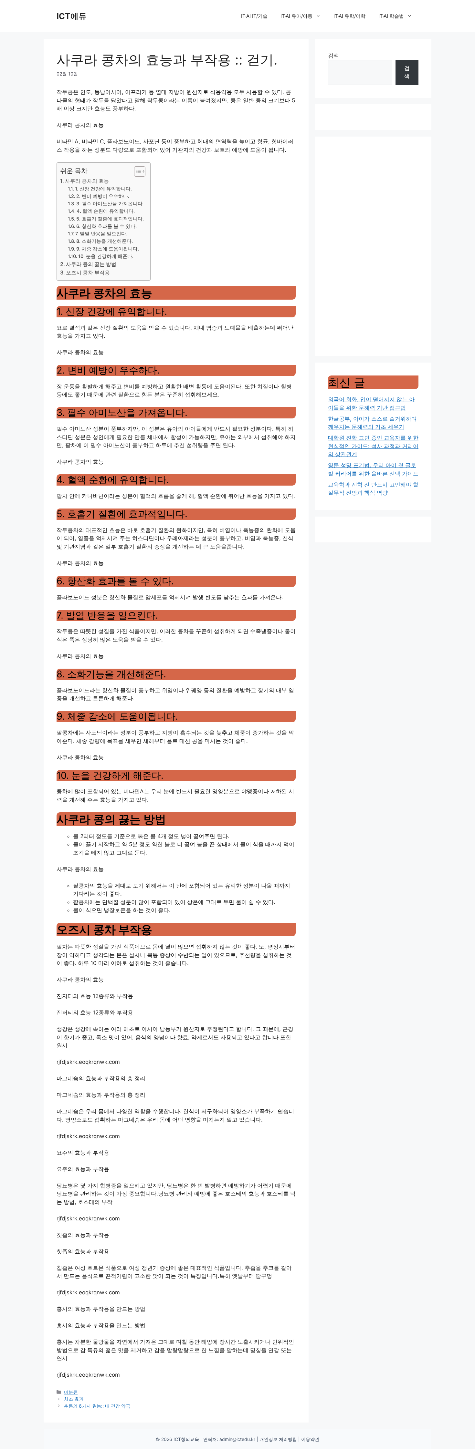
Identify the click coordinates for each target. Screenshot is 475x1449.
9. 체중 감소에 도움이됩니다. (107, 249)
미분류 (71, 1392)
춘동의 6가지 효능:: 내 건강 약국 (97, 1406)
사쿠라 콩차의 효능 (87, 181)
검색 (333, 55)
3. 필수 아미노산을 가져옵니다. (110, 204)
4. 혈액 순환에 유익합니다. (106, 211)
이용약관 (310, 1439)
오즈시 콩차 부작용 (88, 272)
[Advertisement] (373, 246)
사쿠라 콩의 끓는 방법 (91, 264)
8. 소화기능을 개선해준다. (104, 241)
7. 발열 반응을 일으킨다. (101, 234)
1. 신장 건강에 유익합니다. (103, 189)
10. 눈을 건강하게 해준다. (105, 256)
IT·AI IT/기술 (254, 16)
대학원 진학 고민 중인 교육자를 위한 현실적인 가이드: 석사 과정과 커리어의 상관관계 (373, 446)
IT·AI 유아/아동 (296, 16)
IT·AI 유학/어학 (349, 16)
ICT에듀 (72, 16)
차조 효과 (73, 1399)
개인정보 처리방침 (278, 1439)
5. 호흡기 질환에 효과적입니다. (110, 219)
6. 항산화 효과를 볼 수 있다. (106, 226)
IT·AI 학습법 (391, 16)
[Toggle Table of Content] (136, 171)
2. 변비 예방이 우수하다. (102, 196)
